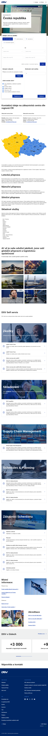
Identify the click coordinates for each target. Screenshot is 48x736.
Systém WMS (9, 410)
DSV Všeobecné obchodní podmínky (32, 690)
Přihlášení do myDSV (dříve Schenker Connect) (16, 545)
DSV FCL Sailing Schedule (12, 489)
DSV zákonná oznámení (29, 682)
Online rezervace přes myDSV (12, 358)
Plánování (8, 537)
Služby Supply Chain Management (13, 445)
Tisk (2, 709)
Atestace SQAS (31, 625)
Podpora (3, 715)
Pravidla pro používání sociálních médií (10, 720)
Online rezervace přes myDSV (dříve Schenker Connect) (18, 367)
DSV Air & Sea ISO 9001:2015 (34, 615)
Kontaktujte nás (5, 699)
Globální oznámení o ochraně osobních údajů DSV (35, 685)
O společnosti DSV (6, 701)
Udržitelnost (4, 712)
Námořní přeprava (31, 269)
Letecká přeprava (8, 269)
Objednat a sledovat (10, 531)
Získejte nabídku (5, 685)
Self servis (4, 690)
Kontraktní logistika (32, 297)
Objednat (4, 682)
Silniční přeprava (8, 283)
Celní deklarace (7, 297)
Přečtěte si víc (41, 633)
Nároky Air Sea (5, 603)
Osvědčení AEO (31, 622)
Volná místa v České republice (8, 607)
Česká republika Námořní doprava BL (10, 589)
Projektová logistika (32, 283)
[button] (19, 656)
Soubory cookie (27, 687)
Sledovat (41, 96)
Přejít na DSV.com (28, 693)
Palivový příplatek (5, 597)
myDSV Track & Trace (11, 344)
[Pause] (47, 5)
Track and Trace (5, 687)
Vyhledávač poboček (10, 567)
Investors (4, 707)
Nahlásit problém (5, 717)
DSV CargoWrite (9, 401)
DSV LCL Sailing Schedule (12, 481)
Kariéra (3, 704)
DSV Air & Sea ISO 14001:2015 (35, 618)
